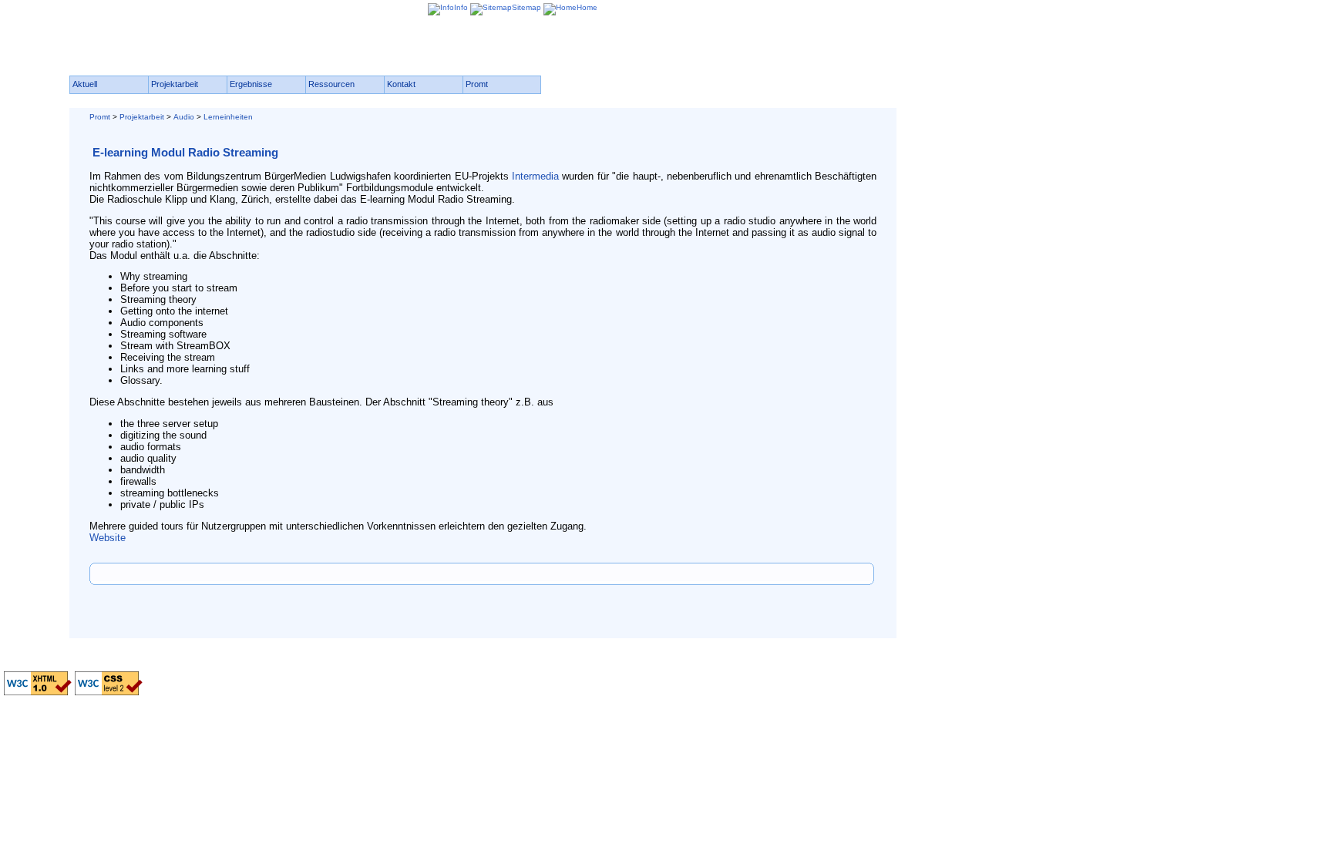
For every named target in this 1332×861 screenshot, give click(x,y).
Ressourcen (331, 84)
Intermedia (537, 176)
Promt (99, 117)
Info (461, 7)
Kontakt (401, 84)
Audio (183, 117)
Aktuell (84, 84)
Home (587, 7)
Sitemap (526, 7)
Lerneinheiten (228, 117)
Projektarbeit (141, 117)
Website (107, 537)
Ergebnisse (251, 84)
